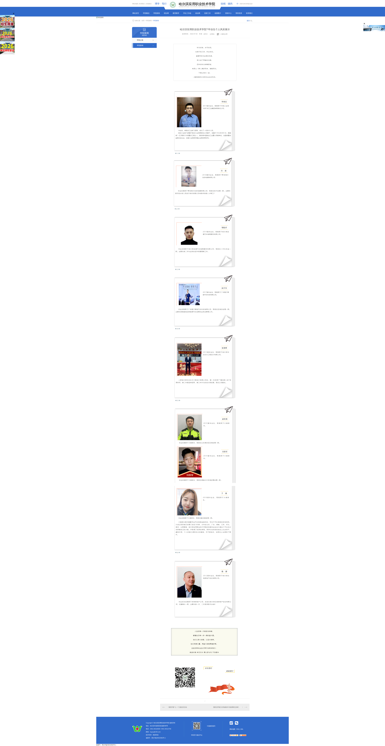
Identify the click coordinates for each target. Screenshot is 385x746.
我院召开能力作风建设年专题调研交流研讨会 (227, 707)
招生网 (166, 13)
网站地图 (135, 4)
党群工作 (207, 13)
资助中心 (228, 13)
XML (241, 729)
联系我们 (142, 4)
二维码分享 (223, 34)
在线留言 (149, 4)
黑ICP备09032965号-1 (158, 738)
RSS (237, 729)
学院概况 (146, 13)
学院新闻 (156, 13)
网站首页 (135, 13)
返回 (248, 20)
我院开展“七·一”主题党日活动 (178, 707)
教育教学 (176, 13)
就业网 (197, 13)
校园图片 (218, 13)
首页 (143, 20)
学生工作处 (187, 13)
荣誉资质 (239, 13)
